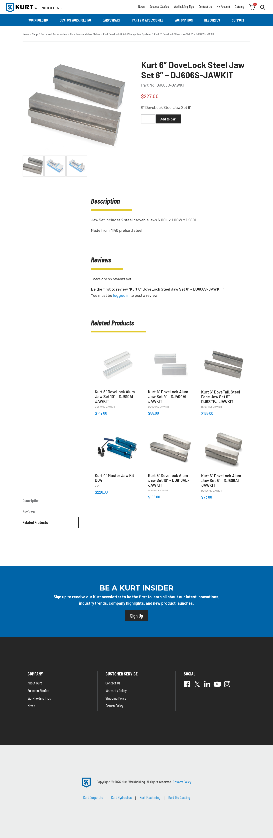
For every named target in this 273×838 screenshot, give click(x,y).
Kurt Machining (150, 797)
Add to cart (168, 118)
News (141, 6)
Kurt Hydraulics (121, 797)
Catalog (239, 6)
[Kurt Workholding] (34, 7)
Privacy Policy (182, 781)
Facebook (187, 684)
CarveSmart (112, 20)
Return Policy (114, 705)
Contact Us (205, 6)
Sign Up (136, 616)
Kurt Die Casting (179, 797)
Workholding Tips (184, 6)
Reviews (29, 511)
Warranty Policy (116, 690)
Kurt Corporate (93, 797)
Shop (35, 34)
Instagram (227, 684)
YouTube (217, 684)
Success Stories (159, 6)
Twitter (197, 684)
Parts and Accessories (54, 34)
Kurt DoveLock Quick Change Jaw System (126, 34)
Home (26, 34)
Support (238, 20)
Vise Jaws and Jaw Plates (85, 34)
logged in (121, 295)
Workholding (38, 20)
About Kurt (35, 682)
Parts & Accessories (147, 20)
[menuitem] (38, 20)
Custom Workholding (75, 20)
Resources (212, 20)
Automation (184, 20)
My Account (223, 6)
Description (31, 500)
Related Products (35, 522)
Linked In (207, 684)
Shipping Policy (116, 698)
